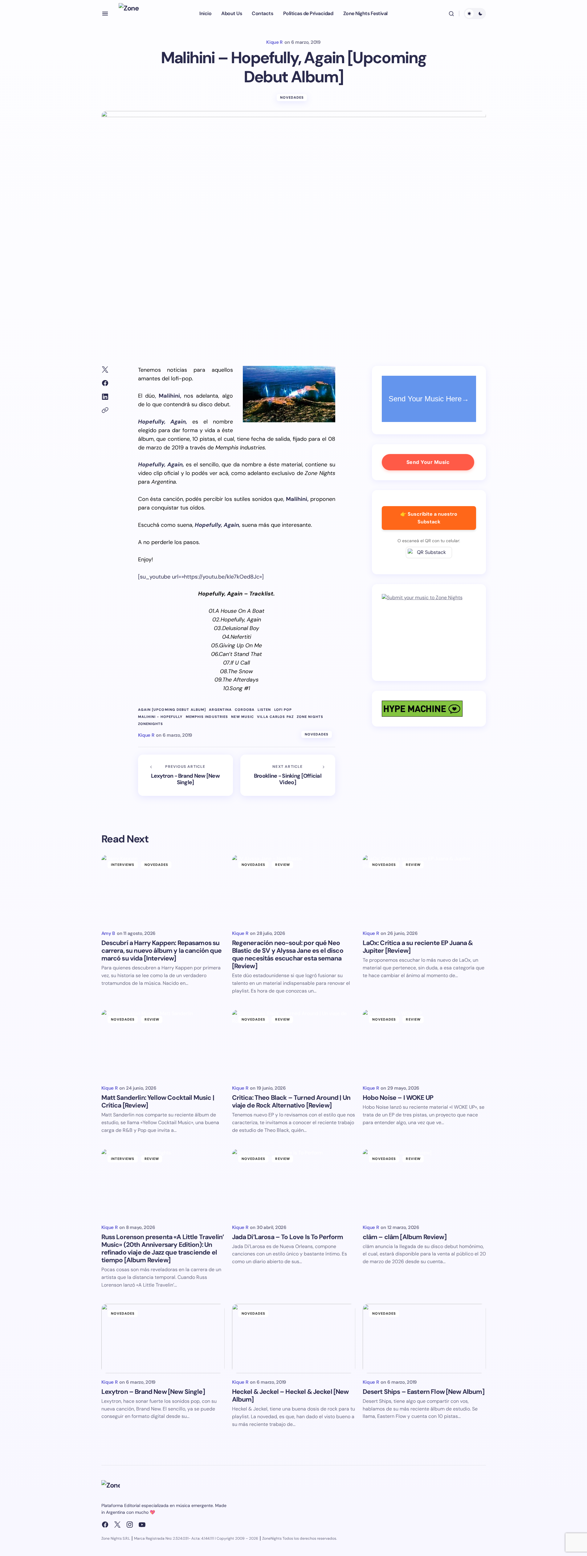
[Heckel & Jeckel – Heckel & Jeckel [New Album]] (293, 1338)
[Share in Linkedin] (105, 396)
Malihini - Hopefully (160, 717)
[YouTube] (142, 1524)
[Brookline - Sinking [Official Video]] (287, 775)
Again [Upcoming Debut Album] (172, 710)
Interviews (123, 864)
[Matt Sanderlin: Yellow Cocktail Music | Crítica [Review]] (163, 1044)
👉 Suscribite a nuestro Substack (428, 518)
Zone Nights (310, 717)
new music (242, 717)
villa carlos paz (275, 717)
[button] (105, 13)
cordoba (245, 710)
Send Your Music (428, 462)
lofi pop (283, 710)
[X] (117, 1524)
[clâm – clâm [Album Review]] (424, 1183)
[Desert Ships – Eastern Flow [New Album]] (424, 1338)
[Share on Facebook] (105, 383)
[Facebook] (105, 1524)
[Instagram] (130, 1524)
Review (282, 864)
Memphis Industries (207, 717)
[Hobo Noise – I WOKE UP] (424, 1044)
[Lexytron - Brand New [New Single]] (185, 775)
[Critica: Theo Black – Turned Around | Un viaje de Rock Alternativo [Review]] (293, 1044)
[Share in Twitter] (105, 369)
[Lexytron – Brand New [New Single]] (163, 1338)
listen (264, 710)
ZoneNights (150, 724)
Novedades (292, 97)
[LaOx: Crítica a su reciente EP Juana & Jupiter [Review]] (424, 889)
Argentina (220, 710)
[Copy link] (105, 410)
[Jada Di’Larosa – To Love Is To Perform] (293, 1183)
